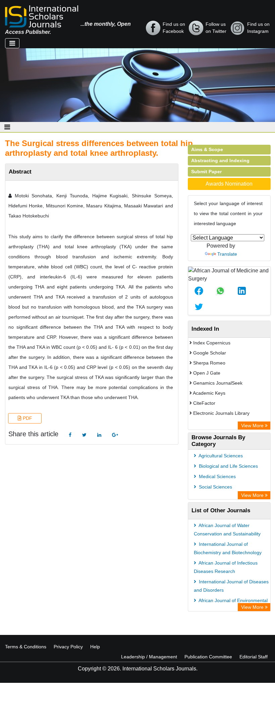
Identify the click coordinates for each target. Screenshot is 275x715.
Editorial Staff (253, 656)
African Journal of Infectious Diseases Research (226, 567)
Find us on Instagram (258, 27)
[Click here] (70, 435)
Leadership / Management (149, 656)
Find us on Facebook (174, 27)
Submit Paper (206, 171)
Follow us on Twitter (216, 27)
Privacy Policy (68, 646)
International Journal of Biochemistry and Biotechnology (228, 548)
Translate (227, 254)
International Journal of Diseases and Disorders (231, 586)
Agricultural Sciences (220, 455)
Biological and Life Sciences (228, 466)
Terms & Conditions (25, 646)
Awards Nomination (229, 184)
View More (253, 425)
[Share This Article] (199, 291)
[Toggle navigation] (12, 43)
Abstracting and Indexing (220, 160)
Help (95, 646)
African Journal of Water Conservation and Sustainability (227, 529)
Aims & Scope (207, 149)
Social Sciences (215, 487)
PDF (26, 418)
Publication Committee (208, 656)
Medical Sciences (217, 476)
